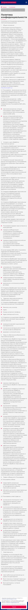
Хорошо (14, 607)
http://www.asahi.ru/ (6, 87)
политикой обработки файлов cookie (9, 599)
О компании (12, 7)
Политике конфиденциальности (12, 602)
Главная (4, 7)
